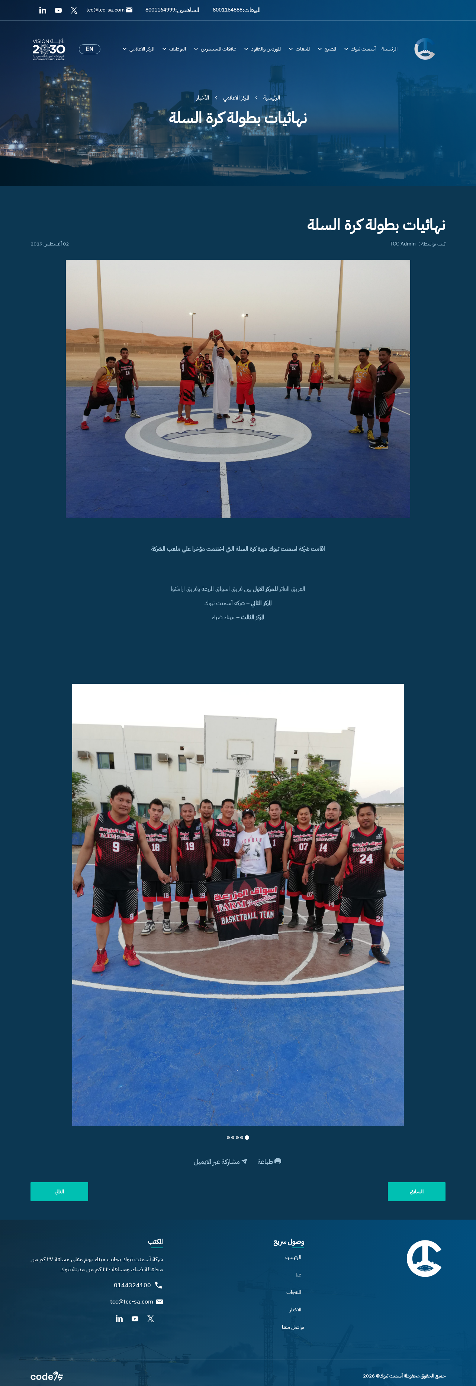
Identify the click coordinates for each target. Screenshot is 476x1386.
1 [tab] (247, 1137)
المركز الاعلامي (141, 49)
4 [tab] (232, 1137)
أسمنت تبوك (363, 49)
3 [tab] (237, 1137)
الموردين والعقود (266, 49)
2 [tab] (241, 1137)
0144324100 (132, 1285)
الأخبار (202, 98)
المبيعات (303, 49)
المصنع (330, 49)
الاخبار (295, 1310)
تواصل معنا (293, 1327)
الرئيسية (390, 49)
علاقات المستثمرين (218, 49)
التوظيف (177, 49)
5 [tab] (228, 1137)
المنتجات (293, 1292)
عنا (298, 1275)
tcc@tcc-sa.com (131, 1302)
